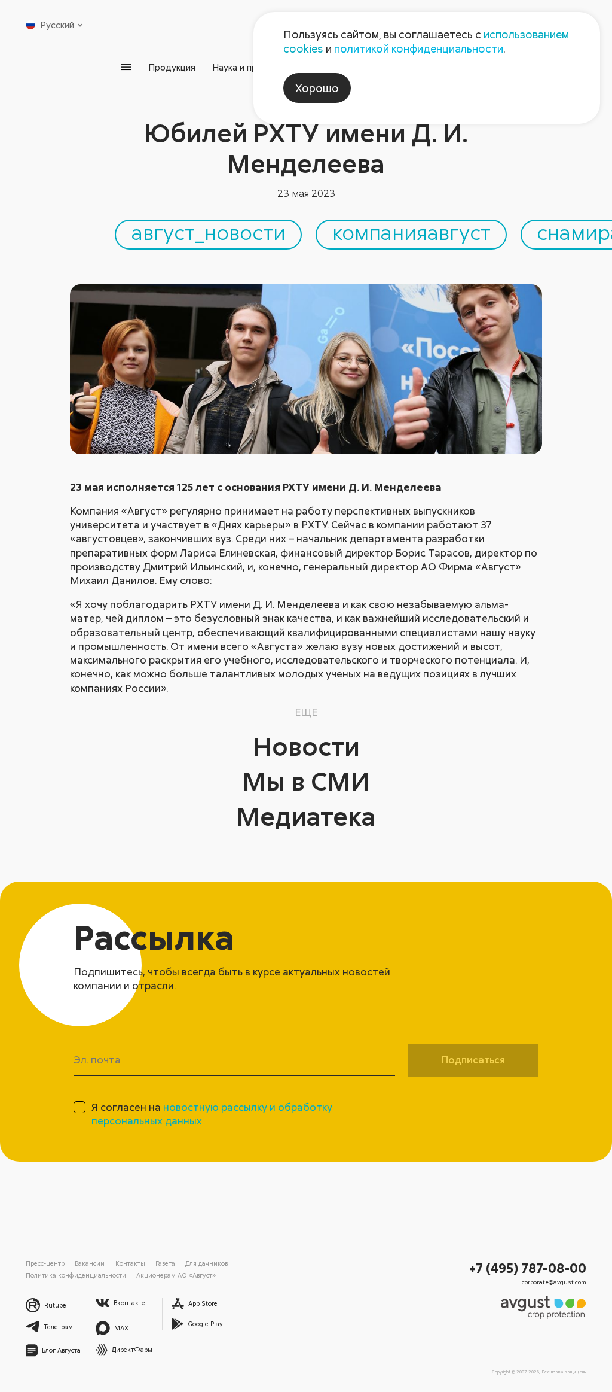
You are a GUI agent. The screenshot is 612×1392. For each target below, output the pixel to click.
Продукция (171, 67)
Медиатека (306, 816)
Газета (165, 1263)
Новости (306, 746)
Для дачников (206, 1263)
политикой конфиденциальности (418, 48)
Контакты (130, 1263)
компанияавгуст (411, 232)
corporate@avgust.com (554, 1281)
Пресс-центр (45, 1263)
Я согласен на (211, 1114)
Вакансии (90, 1263)
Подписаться (473, 1060)
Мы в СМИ (306, 781)
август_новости (208, 232)
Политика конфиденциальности (76, 1275)
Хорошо (317, 88)
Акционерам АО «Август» (176, 1275)
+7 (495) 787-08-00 (527, 1268)
